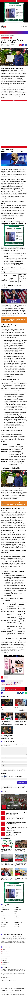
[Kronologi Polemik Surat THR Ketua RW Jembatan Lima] (21, 872)
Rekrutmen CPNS (18, 922)
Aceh (16, 846)
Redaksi (3, 992)
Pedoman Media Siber (19, 988)
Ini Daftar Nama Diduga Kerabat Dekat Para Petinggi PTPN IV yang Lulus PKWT (15, 817)
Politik (4, 684)
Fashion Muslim (17, 926)
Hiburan (3, 926)
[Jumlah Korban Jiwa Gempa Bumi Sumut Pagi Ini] (7, 858)
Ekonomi (16, 920)
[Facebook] (18, 693)
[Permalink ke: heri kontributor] (2, 45)
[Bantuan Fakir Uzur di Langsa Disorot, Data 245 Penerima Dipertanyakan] (7, 844)
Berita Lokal (18, 874)
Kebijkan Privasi (10, 992)
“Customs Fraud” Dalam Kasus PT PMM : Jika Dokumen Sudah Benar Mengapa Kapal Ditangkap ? (21, 723)
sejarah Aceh (6, 962)
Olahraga (3, 918)
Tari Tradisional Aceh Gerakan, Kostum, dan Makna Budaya (16, 823)
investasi (5, 958)
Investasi (3, 913)
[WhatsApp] (26, 693)
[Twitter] (20, 693)
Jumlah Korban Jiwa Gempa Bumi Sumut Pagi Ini (7, 864)
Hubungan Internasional (8, 682)
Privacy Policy (18, 990)
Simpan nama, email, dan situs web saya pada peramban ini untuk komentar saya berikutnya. (14, 769)
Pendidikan (16, 907)
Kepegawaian (4, 924)
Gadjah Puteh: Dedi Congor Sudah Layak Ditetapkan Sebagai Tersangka (6, 723)
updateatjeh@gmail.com (9, 980)
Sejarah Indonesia (5, 909)
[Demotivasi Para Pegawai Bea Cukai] (7, 702)
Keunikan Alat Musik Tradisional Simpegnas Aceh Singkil (14, 833)
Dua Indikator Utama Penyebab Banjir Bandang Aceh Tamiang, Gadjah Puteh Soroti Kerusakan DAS (21, 851)
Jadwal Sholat (4, 922)
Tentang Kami (4, 990)
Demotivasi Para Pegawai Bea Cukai (6, 708)
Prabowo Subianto (12, 684)
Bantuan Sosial (4, 920)
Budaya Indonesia (5, 916)
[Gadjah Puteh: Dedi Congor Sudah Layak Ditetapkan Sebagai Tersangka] (7, 716)
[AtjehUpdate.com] (3, 26)
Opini (11, 37)
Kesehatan (16, 918)
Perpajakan (16, 924)
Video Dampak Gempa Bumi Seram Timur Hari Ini (20, 864)
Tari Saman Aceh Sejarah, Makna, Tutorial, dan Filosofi (16, 828)
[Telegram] (23, 693)
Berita (15, 911)
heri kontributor (7, 44)
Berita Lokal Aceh (5, 846)
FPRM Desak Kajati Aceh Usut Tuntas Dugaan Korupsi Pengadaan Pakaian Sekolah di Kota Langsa (21, 709)
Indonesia (18, 682)
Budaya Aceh (17, 916)
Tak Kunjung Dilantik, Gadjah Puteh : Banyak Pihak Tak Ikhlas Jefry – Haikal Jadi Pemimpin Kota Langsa (7, 878)
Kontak (11, 990)
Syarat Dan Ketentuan (6, 988)
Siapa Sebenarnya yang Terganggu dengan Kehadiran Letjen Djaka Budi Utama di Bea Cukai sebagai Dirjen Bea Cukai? (7, 737)
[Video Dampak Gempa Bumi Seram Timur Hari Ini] (21, 858)
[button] (21, 26)
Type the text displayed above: (15, 776)
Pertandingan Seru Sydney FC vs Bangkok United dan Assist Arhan (16, 812)
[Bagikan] (26, 45)
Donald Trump (19, 681)
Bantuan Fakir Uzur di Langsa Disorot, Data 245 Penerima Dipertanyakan (6, 851)
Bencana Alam (17, 909)
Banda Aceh (5, 954)
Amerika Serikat (9, 681)
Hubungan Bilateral (5, 37)
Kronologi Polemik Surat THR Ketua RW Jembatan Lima (21, 878)
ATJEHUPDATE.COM (9, 994)
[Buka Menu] (24, 26)
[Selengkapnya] (26, 791)
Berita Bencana (5, 860)
